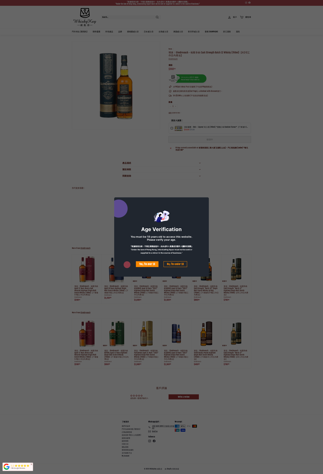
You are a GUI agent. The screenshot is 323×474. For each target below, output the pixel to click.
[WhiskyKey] (6, 470)
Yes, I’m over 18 (147, 264)
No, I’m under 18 (175, 264)
